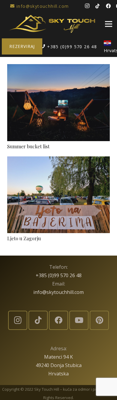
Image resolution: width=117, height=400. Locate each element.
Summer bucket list (28, 146)
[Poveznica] (52, 24)
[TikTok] (97, 6)
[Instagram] (87, 6)
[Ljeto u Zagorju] (58, 160)
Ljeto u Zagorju (24, 238)
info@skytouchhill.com (58, 292)
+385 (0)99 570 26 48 (59, 275)
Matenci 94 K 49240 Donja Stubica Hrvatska (59, 365)
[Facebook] (108, 6)
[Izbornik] (108, 23)
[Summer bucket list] (58, 68)
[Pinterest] (99, 320)
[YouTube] (78, 320)
